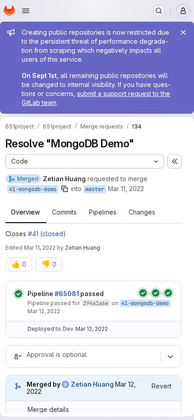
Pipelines (102, 212)
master (94, 189)
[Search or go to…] (158, 10)
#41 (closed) (47, 233)
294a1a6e (95, 303)
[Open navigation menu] (25, 11)
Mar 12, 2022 (44, 311)
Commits (64, 212)
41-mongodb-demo (32, 189)
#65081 (67, 293)
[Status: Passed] (18, 293)
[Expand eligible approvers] (170, 356)
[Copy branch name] (64, 188)
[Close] (183, 32)
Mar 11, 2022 (126, 188)
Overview (25, 212)
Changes (142, 212)
